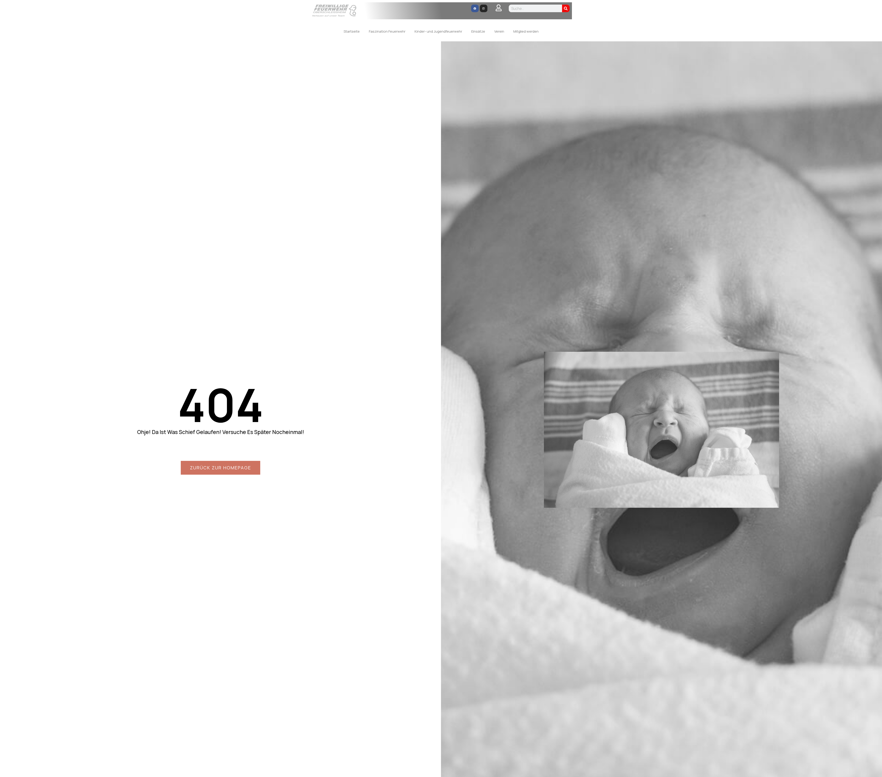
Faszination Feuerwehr (387, 31)
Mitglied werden (526, 31)
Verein (499, 31)
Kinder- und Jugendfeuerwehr (438, 31)
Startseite (352, 31)
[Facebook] (475, 8)
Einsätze (478, 31)
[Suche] (566, 8)
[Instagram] (483, 8)
